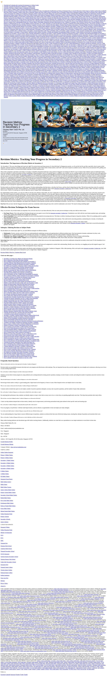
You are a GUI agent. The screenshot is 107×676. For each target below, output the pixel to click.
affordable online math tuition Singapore (11, 591)
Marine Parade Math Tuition (8, 511)
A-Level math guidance (36, 668)
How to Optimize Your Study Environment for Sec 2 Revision (56, 20)
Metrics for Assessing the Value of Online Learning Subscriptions (55, 93)
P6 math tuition (90, 669)
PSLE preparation (63, 669)
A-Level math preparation (10, 662)
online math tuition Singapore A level (73, 615)
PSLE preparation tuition (28, 663)
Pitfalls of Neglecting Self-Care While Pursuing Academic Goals (57, 60)
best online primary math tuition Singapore (63, 624)
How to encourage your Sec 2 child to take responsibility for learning (32, 46)
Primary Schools (5, 516)
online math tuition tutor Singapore (68, 622)
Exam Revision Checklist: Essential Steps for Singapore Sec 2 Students (44, 19)
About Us (3, 586)
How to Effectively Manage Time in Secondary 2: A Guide (44, 80)
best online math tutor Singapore (23, 641)
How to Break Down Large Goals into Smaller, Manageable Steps (20, 56)
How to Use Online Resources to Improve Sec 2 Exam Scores (23, 93)
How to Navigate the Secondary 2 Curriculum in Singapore (61, 81)
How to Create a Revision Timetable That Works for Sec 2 (76, 19)
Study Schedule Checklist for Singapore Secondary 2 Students (68, 33)
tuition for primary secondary (85, 665)
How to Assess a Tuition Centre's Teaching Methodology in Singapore (21, 9)
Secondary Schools (5, 519)
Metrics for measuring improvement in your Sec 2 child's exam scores (88, 49)
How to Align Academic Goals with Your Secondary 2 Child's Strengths (88, 54)
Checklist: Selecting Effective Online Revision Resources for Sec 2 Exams (69, 88)
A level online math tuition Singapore (56, 593)
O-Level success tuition (23, 668)
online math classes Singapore (49, 638)
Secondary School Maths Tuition (9, 495)
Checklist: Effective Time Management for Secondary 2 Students (41, 70)
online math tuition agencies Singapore (96, 610)
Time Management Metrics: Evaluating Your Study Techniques (61, 77)
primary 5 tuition (36, 669)
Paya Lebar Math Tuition (7, 500)
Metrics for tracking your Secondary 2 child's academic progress (19, 50)
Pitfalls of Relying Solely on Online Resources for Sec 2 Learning (57, 95)
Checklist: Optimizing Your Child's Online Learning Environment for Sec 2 (31, 88)
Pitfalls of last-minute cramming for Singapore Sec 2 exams (75, 42)
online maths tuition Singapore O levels (29, 596)
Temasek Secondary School (7, 551)
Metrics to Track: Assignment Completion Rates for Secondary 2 (34, 74)
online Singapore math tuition (51, 612)
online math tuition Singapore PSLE (22, 601)
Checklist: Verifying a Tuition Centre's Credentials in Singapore (19, 8)
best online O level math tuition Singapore (44, 635)
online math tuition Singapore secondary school (82, 627)
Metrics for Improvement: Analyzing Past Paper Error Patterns (19, 284)
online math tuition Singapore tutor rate (18, 631)
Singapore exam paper (70, 198)
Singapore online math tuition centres (17, 597)
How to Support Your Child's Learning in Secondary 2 (89, 81)
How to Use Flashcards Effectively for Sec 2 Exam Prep (86, 20)
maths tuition (68, 181)
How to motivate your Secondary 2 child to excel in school (54, 47)
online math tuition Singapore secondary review (93, 641)
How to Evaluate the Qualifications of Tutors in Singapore (53, 10)
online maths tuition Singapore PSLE (62, 617)
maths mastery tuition (16, 666)
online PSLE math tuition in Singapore (71, 608)
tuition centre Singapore (59, 668)
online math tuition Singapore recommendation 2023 (35, 625)
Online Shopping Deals (6, 514)
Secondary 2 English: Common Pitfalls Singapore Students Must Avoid (21, 315)
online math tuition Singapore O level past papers (82, 648)
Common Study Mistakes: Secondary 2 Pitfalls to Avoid (51, 26)
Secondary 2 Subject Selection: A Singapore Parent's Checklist (29, 87)
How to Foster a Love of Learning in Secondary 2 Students (74, 80)
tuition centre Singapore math (14, 663)
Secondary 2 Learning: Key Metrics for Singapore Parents (18, 258)
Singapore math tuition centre (56, 662)
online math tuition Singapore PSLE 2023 (66, 628)
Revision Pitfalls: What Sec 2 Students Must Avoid (92, 25)
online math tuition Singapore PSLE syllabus (28, 644)
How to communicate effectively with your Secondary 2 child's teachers (67, 44)
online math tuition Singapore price (63, 621)
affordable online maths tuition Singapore (13, 638)
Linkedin (8, 674)
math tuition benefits (47, 668)
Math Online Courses (6, 487)
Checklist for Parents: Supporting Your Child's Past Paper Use (44, 61)
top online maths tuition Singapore (16, 607)
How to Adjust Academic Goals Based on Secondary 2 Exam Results (53, 54)
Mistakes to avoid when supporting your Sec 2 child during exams (81, 40)
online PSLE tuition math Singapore (57, 614)
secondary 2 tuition (26, 174)
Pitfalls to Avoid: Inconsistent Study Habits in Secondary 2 (24, 76)
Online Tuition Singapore (7, 452)
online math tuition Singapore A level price (61, 642)
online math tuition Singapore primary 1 (16, 646)
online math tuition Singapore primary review (12, 649)
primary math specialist (83, 666)
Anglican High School (6, 548)
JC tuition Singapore (6, 666)
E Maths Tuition (5, 471)
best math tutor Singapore (81, 662)
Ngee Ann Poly (4, 578)
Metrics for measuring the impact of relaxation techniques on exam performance (83, 39)
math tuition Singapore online (24, 614)
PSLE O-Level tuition (38, 665)
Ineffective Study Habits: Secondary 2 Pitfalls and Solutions (43, 32)
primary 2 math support (10, 669)
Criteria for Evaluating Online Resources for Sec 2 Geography (65, 90)
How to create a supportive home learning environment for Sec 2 (20, 281)
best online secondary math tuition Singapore (38, 604)
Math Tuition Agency (6, 481)
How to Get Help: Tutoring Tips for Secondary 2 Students (65, 29)
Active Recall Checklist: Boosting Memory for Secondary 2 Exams (20, 26)
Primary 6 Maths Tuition (7, 457)
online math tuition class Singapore (9, 610)
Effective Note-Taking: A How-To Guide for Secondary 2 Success (81, 26)
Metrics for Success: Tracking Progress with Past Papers (30, 67)
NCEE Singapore (5, 554)
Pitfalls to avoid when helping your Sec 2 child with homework (58, 52)
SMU (2, 540)
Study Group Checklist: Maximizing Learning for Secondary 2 (37, 33)
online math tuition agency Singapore (90, 598)
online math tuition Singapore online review (76, 625)
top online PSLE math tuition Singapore (75, 637)
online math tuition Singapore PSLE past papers (87, 631)
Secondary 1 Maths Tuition (7, 460)
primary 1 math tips (92, 668)
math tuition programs (60, 665)
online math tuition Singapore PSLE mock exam (46, 646)
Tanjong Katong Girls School (8, 559)
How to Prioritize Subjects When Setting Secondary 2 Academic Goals (52, 57)
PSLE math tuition (54, 669)
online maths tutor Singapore (81, 638)
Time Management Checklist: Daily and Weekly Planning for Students (56, 76)
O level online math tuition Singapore (20, 593)
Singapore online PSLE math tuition (76, 600)
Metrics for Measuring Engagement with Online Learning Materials (20, 94)
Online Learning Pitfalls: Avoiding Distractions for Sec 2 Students (24, 95)
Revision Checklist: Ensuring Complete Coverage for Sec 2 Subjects (34, 25)
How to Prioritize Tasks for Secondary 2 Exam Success (18, 73)
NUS (2, 535)
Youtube (18, 674)
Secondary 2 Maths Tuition (7, 463)
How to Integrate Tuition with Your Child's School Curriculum (41, 12)
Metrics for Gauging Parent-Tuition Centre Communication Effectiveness (67, 13)
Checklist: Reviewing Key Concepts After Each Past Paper (66, 63)
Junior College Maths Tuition (8, 490)
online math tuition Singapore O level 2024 (28, 642)
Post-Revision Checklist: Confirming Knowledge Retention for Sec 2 (73, 23)
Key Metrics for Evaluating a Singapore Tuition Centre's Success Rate (31, 13)
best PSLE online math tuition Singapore (45, 598)
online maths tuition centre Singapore (32, 608)
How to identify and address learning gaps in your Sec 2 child (24, 47)
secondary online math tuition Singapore (63, 591)
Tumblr (26, 674)
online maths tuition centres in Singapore (83, 612)
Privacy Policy (4, 583)
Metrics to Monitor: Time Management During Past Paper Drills (60, 67)
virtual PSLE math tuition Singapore (70, 634)
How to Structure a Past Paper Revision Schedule (16, 260)
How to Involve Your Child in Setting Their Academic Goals (83, 56)
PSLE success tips (81, 669)
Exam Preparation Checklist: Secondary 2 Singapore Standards (45, 27)
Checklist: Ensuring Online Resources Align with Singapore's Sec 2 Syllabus (64, 87)
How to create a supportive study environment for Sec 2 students (39, 37)
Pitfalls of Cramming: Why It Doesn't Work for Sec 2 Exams (80, 22)
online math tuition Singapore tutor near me (66, 651)
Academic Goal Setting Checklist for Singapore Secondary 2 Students (21, 322)
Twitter (22, 674)
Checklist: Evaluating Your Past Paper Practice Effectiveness (36, 63)
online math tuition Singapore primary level (90, 639)
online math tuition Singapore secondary (93, 603)
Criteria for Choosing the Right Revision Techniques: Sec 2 (56, 18)
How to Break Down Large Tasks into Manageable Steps (63, 71)
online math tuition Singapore (61, 588)
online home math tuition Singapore (64, 618)
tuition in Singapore (96, 663)
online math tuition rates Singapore (37, 620)
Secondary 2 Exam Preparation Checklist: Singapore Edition (48, 84)
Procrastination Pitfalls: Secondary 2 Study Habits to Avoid (73, 32)
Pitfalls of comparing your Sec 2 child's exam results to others (19, 338)
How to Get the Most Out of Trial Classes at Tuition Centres (83, 10)
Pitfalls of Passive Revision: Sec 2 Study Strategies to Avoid (40, 23)
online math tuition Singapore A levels (27, 628)
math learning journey (81, 668)
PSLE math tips (13, 668)
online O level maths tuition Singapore (87, 604)
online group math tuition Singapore (21, 618)
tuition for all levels (72, 666)
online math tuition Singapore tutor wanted (57, 632)
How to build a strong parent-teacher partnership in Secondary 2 (33, 44)
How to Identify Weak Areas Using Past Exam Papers (23, 64)
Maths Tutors (4, 484)
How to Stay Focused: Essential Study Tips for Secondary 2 (88, 30)
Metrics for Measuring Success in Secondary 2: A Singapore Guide (48, 83)
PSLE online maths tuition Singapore (59, 597)
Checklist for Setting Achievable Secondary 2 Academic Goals (56, 53)
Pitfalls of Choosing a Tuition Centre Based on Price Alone (65, 15)
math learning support (14, 665)
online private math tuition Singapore (23, 621)
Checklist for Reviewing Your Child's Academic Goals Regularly (24, 53)
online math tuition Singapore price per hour (88, 629)
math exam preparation (49, 666)
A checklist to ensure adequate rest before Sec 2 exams (28, 35)
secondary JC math (94, 666)
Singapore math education (99, 665)
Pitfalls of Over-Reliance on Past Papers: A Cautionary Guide (77, 69)
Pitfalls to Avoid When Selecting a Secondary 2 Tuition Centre (62, 16)
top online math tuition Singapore (48, 594)
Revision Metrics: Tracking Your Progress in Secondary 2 (65, 25)
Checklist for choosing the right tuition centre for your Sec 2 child (36, 43)
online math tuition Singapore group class (40, 645)
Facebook (3, 674)
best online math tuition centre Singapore (34, 615)
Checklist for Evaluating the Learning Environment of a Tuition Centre (21, 5)
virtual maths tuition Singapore (63, 607)
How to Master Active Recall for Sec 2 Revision (28, 20)
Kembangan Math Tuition (7, 503)
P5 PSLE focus (73, 669)
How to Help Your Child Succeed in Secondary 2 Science (18, 295)
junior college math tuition (72, 660)
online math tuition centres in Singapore (30, 637)
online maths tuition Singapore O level (96, 607)
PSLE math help (22, 662)
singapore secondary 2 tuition (77, 223)
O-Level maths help (40, 663)
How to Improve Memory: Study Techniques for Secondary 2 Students (21, 275)
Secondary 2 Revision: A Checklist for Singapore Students (40, 85)
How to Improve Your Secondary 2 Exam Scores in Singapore (31, 81)
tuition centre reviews (27, 666)
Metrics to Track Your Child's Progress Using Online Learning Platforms (55, 94)
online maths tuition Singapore (84, 596)
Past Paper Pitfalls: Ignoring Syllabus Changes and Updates (21, 69)
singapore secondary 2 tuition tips (62, 188)
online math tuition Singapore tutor (43, 627)
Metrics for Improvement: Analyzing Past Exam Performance (75, 73)
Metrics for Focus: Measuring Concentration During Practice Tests (70, 66)
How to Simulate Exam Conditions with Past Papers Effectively (81, 64)
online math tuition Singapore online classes (40, 634)
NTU (2, 538)
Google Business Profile (7, 441)
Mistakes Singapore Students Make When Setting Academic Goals (24, 60)
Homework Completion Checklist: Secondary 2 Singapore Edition (77, 27)
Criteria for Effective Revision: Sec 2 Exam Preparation (84, 18)
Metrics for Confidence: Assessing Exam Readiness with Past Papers (37, 66)
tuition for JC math (43, 662)
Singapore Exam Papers (6, 479)
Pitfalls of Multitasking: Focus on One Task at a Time (63, 74)
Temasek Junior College (7, 567)
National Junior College (6, 572)
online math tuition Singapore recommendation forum (33, 651)
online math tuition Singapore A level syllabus (12, 648)
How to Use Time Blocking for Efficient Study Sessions (46, 73)
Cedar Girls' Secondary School (8, 562)
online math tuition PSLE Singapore (27, 611)
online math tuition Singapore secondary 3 (85, 646)
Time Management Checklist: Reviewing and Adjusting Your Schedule (27, 77)
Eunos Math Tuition (5, 508)
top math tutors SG (38, 666)
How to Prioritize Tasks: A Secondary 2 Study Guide (60, 30)
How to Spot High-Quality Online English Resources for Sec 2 (57, 91)
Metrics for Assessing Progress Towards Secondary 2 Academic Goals (55, 59)
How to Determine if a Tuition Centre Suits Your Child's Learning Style (21, 10)
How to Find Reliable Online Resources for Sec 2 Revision (18, 319)
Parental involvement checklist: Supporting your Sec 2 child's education (53, 50)
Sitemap (3, 580)
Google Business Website (7, 444)
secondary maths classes (94, 662)
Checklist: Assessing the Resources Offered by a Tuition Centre (19, 6)
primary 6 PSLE (45, 669)
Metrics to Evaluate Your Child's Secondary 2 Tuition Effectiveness (81, 83)
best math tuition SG (70, 668)
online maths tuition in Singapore (45, 603)
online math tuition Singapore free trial (60, 641)
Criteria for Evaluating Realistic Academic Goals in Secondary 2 (20, 54)
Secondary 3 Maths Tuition (7, 465)
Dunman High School (6, 546)
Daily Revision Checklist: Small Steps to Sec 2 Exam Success (19, 353)
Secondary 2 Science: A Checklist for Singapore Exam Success (71, 85)
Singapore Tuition (5, 527)
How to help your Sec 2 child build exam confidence (21, 39)
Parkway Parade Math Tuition (8, 506)
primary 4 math (27, 669)
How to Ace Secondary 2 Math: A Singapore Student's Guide (83, 78)
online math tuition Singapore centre (96, 614)
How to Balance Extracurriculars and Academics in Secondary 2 (33, 71)
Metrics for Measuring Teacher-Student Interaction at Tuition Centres (21, 291)
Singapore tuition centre (26, 665)
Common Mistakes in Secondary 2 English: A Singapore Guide (52, 78)
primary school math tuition (43, 660)
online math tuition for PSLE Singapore (37, 600)
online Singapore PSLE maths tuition (72, 611)
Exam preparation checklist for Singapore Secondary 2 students (78, 36)
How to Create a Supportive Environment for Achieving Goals (52, 56)
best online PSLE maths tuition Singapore (53, 610)
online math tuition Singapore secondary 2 (72, 644)
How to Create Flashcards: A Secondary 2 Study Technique (36, 29)
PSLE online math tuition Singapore (60, 590)
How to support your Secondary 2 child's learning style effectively (85, 47)
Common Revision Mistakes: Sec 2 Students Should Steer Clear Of (24, 18)
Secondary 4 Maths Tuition (7, 468)
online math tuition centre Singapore (83, 605)
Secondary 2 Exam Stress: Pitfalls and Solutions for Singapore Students (80, 84)
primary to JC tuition (73, 663)
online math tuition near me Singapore (72, 620)
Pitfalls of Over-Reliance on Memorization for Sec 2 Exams (18, 268)
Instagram (13, 674)
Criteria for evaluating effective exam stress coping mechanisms (19, 36)
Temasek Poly (4, 543)
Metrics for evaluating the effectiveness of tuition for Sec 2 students (54, 49)
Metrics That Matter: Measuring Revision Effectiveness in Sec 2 (49, 22)
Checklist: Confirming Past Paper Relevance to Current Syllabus (76, 61)
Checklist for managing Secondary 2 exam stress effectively (57, 35)
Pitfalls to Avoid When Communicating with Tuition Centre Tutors (30, 16)
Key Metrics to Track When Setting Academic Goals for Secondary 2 (21, 59)
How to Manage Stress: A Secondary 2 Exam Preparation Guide (31, 30)
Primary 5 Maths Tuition (7, 455)
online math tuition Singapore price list (10, 627)
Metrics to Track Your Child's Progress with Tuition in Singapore (34, 15)
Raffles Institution (5, 575)
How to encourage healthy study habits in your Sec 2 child (69, 37)
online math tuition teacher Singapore (93, 618)
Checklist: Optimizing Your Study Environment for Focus (71, 70)
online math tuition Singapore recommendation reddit (77, 645)
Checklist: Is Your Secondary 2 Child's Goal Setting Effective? (87, 53)
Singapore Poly (4, 564)
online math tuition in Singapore (63, 601)
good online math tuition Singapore (31, 622)
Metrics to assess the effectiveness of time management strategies (20, 40)
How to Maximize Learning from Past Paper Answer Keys (51, 64)
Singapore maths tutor (62, 663)
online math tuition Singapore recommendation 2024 (48, 629)
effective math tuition (72, 665)
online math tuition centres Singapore (11, 594)
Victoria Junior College (6, 570)
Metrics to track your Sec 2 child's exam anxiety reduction (50, 40)
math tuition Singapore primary (87, 660)
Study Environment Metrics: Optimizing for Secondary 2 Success (20, 329)
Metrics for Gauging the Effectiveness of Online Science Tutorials (87, 93)
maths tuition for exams (85, 663)
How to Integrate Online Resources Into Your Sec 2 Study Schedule (25, 91)
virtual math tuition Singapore (91, 594)
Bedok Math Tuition (6, 498)
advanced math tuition (51, 663)
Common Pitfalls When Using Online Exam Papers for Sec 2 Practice (33, 90)
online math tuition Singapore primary (25, 624)
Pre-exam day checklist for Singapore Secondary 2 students (18, 294)
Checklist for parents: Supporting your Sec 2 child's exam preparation (89, 35)
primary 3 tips (20, 669)
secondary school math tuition (58, 660)
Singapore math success (61, 666)
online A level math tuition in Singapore (87, 635)
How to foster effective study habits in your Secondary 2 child (64, 46)
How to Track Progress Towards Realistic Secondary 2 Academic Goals (88, 57)
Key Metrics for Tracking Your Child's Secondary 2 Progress (19, 352)
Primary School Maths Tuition (8, 492)
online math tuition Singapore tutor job (44, 648)
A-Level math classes (49, 665)
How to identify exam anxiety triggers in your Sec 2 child (49, 39)
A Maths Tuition (5, 473)
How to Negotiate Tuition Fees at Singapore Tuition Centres (72, 12)
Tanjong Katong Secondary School (9, 556)
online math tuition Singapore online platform (54, 631)
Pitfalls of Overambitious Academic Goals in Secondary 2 (87, 60)
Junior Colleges (4, 522)
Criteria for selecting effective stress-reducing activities (48, 36)
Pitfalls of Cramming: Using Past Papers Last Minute (49, 69)
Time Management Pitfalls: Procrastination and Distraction (22, 78)
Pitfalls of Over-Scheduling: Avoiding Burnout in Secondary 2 (19, 318)
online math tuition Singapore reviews (92, 617)
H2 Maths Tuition (5, 476)
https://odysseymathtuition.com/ (18, 447)
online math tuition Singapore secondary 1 (17, 632)
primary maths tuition (69, 662)
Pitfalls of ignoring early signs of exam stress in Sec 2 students (44, 42)
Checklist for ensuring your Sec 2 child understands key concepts (69, 43)
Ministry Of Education (6, 532)
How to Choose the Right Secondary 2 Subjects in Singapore (19, 287)
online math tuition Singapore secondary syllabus (64, 649)
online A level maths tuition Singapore (26, 605)
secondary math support (32, 662)
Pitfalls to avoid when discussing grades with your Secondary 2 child (25, 52)
